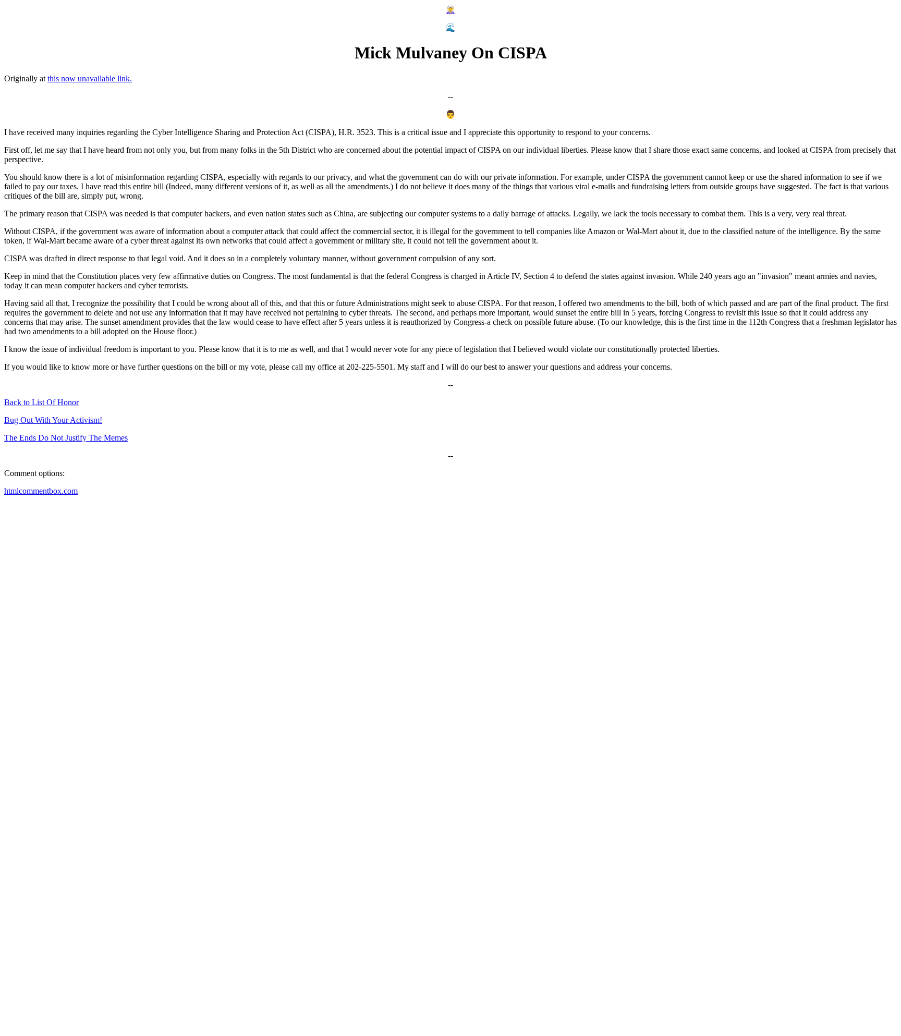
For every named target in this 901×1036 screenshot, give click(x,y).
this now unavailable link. (89, 78)
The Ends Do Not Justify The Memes (66, 437)
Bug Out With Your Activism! (53, 420)
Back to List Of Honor (41, 402)
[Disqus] (450, 634)
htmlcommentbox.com (41, 490)
